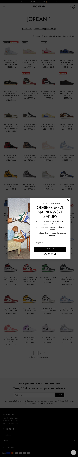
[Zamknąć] (68, 200)
